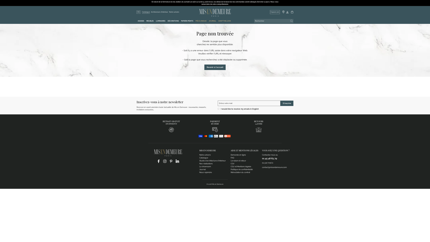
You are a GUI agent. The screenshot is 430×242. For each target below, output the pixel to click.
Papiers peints (187, 21)
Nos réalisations (206, 164)
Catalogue (146, 12)
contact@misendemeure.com (274, 167)
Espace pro (275, 12)
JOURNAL (212, 21)
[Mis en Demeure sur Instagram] (165, 161)
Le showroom (205, 166)
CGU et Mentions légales (241, 166)
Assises (141, 21)
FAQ (232, 158)
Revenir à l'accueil (215, 67)
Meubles (150, 21)
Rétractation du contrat (240, 172)
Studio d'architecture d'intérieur (212, 161)
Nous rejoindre (205, 172)
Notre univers (174, 12)
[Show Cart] (292, 12)
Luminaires (160, 21)
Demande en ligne (238, 155)
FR (138, 12)
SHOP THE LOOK (224, 21)
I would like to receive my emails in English (240, 109)
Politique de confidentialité (242, 169)
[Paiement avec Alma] (227, 137)
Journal (202, 169)
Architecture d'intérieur (159, 12)
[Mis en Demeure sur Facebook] (159, 161)
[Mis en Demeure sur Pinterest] (171, 161)
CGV (232, 164)
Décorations (173, 21)
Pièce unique (201, 21)
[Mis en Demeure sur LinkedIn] (177, 161)
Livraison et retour (238, 161)
